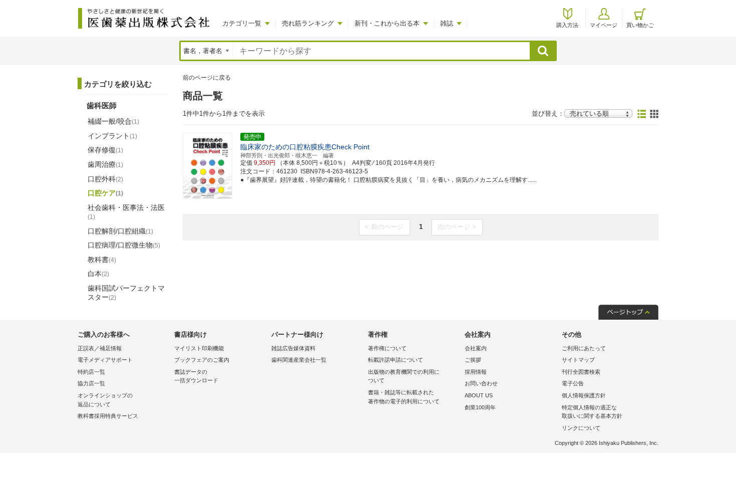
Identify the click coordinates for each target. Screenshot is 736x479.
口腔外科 (105, 179)
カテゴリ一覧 (241, 23)
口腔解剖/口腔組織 (120, 231)
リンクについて (581, 428)
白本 (98, 274)
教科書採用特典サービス (108, 416)
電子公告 (573, 383)
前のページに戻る (207, 77)
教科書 (102, 260)
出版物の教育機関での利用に (404, 376)
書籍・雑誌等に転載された (404, 396)
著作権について (387, 348)
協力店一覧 (91, 383)
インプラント (112, 136)
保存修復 (105, 150)
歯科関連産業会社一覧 (298, 360)
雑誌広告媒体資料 (293, 348)
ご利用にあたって (584, 348)
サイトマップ (578, 360)
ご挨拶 (473, 360)
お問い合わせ (481, 383)
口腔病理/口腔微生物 (124, 245)
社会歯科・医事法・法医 (126, 211)
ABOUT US (479, 395)
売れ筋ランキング (308, 23)
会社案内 (476, 348)
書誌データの (196, 376)
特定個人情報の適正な (592, 411)
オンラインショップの (105, 399)
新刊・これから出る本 (387, 23)
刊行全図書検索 (581, 372)
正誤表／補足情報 (100, 348)
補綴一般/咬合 (113, 121)
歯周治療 (105, 164)
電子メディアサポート (105, 360)
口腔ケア (105, 193)
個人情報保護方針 (584, 395)
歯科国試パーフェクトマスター (126, 292)
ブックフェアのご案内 (201, 360)
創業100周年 (480, 407)
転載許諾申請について (395, 360)
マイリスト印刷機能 (199, 348)
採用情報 (476, 372)
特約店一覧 (91, 372)
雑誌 (446, 23)
